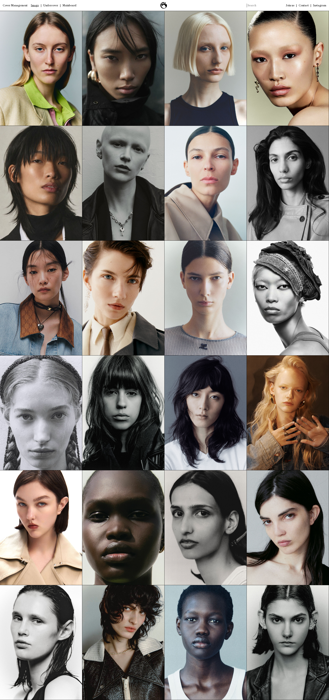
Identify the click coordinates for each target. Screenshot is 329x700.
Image (35, 5)
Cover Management (15, 5)
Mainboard (69, 5)
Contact (304, 5)
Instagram (319, 5)
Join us (290, 5)
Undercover (50, 5)
